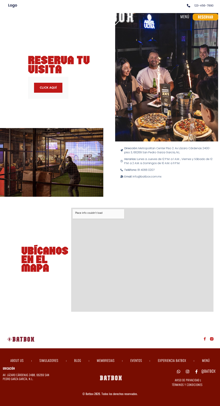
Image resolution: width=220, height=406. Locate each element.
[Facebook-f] (205, 339)
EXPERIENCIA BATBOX (172, 361)
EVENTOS (136, 361)
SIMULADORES (48, 361)
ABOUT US (17, 361)
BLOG (77, 361)
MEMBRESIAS (105, 361)
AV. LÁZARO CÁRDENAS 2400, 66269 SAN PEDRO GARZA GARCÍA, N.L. (26, 377)
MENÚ (206, 361)
